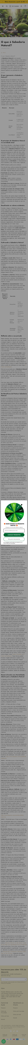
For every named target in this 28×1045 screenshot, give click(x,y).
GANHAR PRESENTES (14, 535)
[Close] (25, 502)
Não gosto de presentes (14, 539)
